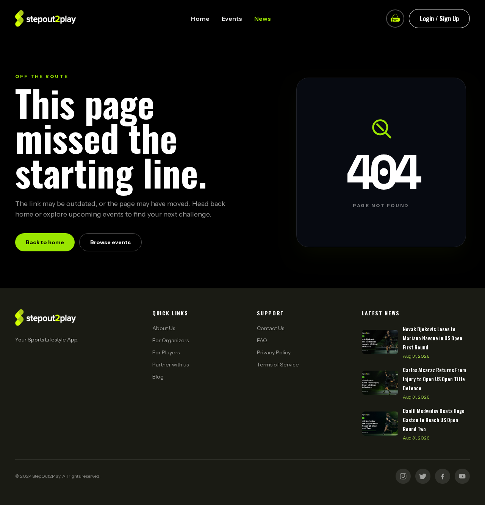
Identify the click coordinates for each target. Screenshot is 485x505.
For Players (166, 352)
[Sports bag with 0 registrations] (395, 18)
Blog (158, 376)
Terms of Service (278, 364)
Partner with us (170, 364)
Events (232, 18)
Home (200, 18)
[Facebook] (442, 476)
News (262, 18)
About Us (163, 328)
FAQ (262, 340)
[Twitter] (422, 476)
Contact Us (270, 328)
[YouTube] (462, 476)
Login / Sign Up (439, 18)
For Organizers (170, 340)
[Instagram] (403, 476)
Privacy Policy (274, 352)
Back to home (45, 242)
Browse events (110, 242)
